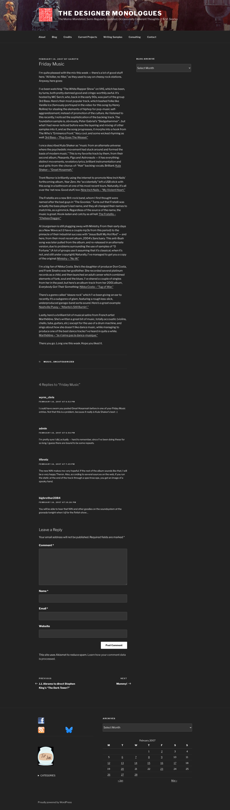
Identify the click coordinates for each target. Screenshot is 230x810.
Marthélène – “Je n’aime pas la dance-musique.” (68, 335)
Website (44, 626)
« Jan (120, 780)
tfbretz (43, 459)
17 (175, 763)
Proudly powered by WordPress (55, 802)
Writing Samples (112, 37)
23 (161, 768)
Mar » (174, 780)
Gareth (73, 59)
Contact (151, 37)
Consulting (135, 37)
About (42, 37)
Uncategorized (63, 362)
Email (43, 608)
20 (122, 768)
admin (43, 428)
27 (122, 774)
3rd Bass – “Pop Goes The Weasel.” (66, 137)
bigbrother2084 (49, 498)
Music (48, 362)
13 (122, 763)
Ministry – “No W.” (68, 258)
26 (108, 774)
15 (148, 763)
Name (43, 591)
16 (161, 763)
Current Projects (87, 37)
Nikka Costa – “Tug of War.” (96, 286)
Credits (67, 37)
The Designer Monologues (110, 13)
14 (136, 763)
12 (109, 763)
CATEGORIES (47, 775)
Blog (54, 37)
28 (136, 774)
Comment (46, 545)
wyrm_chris (46, 397)
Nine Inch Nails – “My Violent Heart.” (103, 189)
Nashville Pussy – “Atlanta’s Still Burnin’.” (64, 307)
